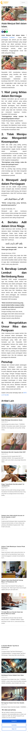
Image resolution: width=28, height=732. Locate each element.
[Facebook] (2, 32)
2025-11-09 (4, 583)
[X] (5, 32)
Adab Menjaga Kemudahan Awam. (12, 420)
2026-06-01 (4, 422)
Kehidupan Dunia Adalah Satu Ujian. (12, 675)
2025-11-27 (4, 519)
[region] (14, 720)
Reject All (14, 728)
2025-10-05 (4, 615)
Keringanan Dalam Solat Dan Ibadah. (12, 703)
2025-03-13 (4, 649)
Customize (14, 725)
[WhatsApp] (7, 32)
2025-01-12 (4, 677)
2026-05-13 (4, 454)
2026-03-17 (4, 487)
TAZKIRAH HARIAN (8, 37)
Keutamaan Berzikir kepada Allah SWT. (13, 452)
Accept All (14, 721)
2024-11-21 (4, 704)
